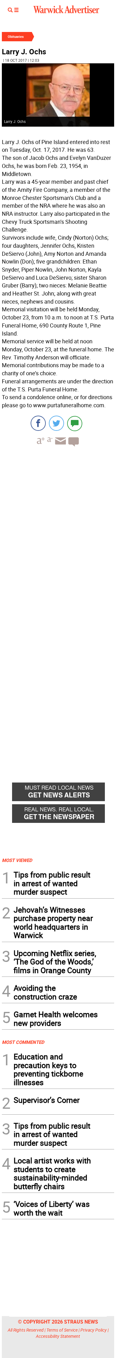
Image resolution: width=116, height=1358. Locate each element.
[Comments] (74, 423)
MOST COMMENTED (23, 1042)
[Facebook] (38, 423)
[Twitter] (56, 423)
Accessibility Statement (58, 1336)
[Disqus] (58, 530)
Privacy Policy (93, 1330)
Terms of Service (62, 1330)
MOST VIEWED (17, 860)
